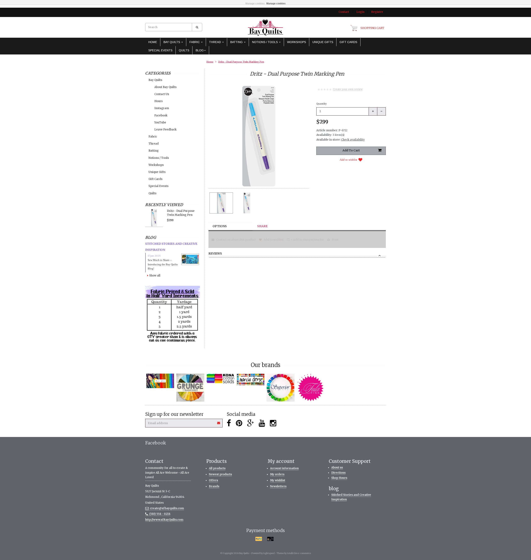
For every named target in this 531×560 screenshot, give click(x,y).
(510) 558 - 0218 (159, 514)
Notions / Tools (265, 42)
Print (335, 239)
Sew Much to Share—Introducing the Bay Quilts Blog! (163, 264)
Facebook (160, 115)
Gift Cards (348, 42)
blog (200, 50)
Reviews (215, 253)
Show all (154, 275)
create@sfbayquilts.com (167, 508)
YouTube (160, 122)
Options (220, 226)
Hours (158, 101)
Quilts (184, 50)
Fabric (195, 42)
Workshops (296, 42)
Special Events (160, 50)
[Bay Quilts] (265, 27)
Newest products (220, 474)
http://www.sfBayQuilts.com (164, 519)
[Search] (197, 27)
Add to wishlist (348, 159)
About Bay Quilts (165, 87)
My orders (277, 474)
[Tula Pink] (311, 388)
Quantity (321, 103)
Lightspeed (269, 553)
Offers (213, 480)
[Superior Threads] (281, 388)
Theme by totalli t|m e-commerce (294, 553)
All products (217, 468)
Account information (284, 468)
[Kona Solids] (220, 379)
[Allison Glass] (160, 381)
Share (262, 226)
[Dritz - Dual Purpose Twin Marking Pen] (221, 203)
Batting (237, 42)
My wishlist (277, 480)
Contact (344, 12)
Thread (215, 42)
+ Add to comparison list (307, 239)
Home (152, 42)
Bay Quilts (172, 42)
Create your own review (348, 89)
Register (377, 12)
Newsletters (278, 486)
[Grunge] (190, 388)
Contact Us (161, 94)
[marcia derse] (250, 379)
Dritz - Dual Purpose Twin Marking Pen (241, 61)
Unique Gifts (322, 42)
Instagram (161, 108)
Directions (338, 472)
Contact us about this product (236, 239)
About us (337, 467)
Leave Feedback (165, 129)
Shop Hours (339, 478)
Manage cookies (255, 3)
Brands (214, 486)
